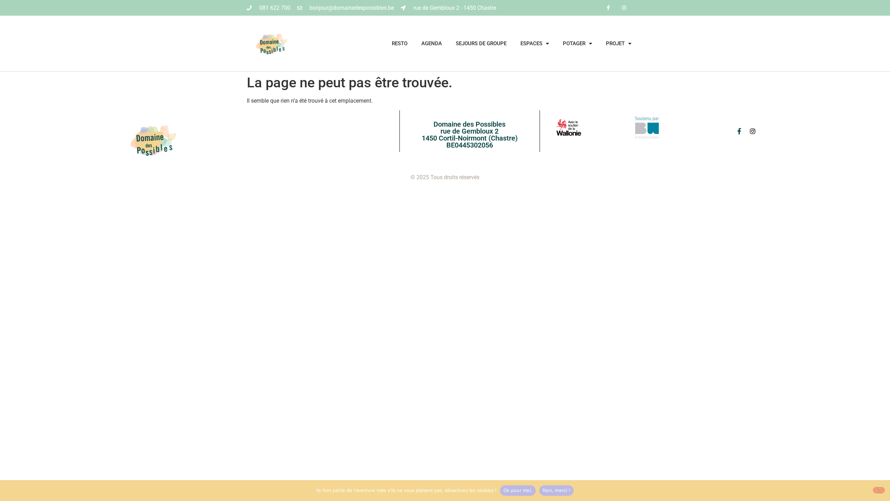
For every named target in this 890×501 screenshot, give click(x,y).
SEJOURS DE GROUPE (481, 43)
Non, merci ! (556, 490)
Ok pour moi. (517, 490)
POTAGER (574, 43)
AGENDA (431, 43)
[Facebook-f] (608, 8)
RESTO (399, 43)
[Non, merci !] (879, 490)
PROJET (615, 43)
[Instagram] (624, 8)
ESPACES (531, 43)
